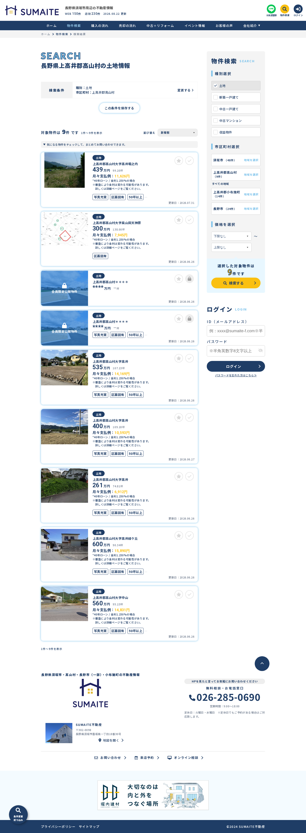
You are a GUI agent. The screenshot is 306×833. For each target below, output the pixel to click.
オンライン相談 (186, 758)
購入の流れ (99, 25)
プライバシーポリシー (58, 826)
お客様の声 (224, 25)
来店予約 (147, 758)
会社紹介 (250, 25)
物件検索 (74, 25)
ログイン (233, 366)
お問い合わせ (110, 758)
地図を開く (111, 740)
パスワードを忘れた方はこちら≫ (236, 375)
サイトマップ (89, 826)
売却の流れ (127, 25)
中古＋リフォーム (160, 25)
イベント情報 (195, 25)
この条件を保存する (119, 108)
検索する (236, 283)
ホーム (51, 25)
